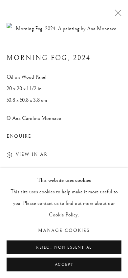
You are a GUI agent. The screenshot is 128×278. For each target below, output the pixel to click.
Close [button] (116, 15)
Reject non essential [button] (64, 247)
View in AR (32, 154)
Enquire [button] (19, 136)
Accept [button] (64, 264)
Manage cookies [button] (64, 230)
